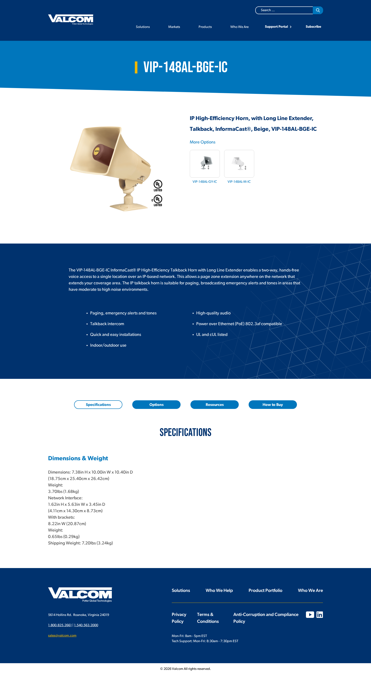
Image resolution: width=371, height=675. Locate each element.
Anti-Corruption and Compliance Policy (265, 618)
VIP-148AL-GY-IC (205, 182)
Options (156, 405)
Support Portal (276, 27)
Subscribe (313, 27)
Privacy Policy (179, 618)
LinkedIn (319, 614)
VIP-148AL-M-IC (239, 182)
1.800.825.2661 (60, 625)
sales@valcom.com (62, 635)
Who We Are (239, 27)
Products (205, 27)
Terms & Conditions (208, 618)
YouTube (310, 614)
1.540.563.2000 (86, 625)
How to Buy (273, 405)
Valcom (71, 19)
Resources (215, 405)
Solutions (143, 27)
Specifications (98, 405)
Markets (174, 27)
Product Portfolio (265, 590)
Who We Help (219, 590)
